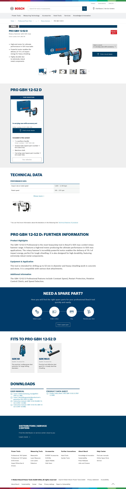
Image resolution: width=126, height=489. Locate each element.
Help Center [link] (101, 451)
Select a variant (97, 45)
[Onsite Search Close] (80, 8)
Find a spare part (63, 325)
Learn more (24, 437)
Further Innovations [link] (68, 451)
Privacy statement (93, 480)
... (36, 21)
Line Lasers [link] (34, 460)
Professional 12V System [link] (19, 458)
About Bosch (15, 484)
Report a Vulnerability (63, 484)
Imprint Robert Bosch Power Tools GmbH (72, 480)
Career (34, 484)
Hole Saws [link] (48, 463)
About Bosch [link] (83, 451)
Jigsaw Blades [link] (49, 460)
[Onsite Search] (84, 8)
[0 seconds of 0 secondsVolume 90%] (63, 50)
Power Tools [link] (15, 451)
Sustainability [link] (82, 458)
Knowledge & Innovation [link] (86, 455)
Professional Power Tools (25, 21)
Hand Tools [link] (64, 455)
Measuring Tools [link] (37, 451)
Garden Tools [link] (65, 458)
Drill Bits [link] (48, 458)
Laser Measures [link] (35, 458)
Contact (93, 3)
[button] (89, 71)
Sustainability (102, 3)
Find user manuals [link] (102, 455)
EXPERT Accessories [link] (51, 455)
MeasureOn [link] (34, 455)
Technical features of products (68, 222)
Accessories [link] (49, 451)
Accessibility (105, 480)
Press (40, 484)
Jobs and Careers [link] (84, 463)
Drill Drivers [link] (15, 460)
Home (12, 21)
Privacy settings (49, 484)
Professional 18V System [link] (19, 455)
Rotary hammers (45, 21)
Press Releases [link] (83, 460)
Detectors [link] (34, 463)
